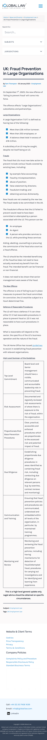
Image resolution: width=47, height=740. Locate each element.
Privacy (9, 644)
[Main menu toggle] (41, 6)
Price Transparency (15, 641)
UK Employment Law (14, 612)
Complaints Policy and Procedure (21, 658)
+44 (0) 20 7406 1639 (20, 704)
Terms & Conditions (15, 648)
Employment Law (16, 608)
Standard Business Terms (18, 665)
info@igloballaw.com (22, 708)
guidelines (37, 345)
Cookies (9, 637)
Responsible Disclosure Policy (20, 662)
